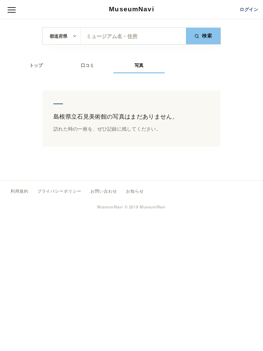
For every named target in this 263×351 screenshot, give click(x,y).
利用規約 (19, 191)
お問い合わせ (103, 191)
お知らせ (135, 191)
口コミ (87, 65)
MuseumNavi (131, 9)
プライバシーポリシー (59, 191)
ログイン (249, 9)
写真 (139, 65)
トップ (36, 65)
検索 (207, 35)
